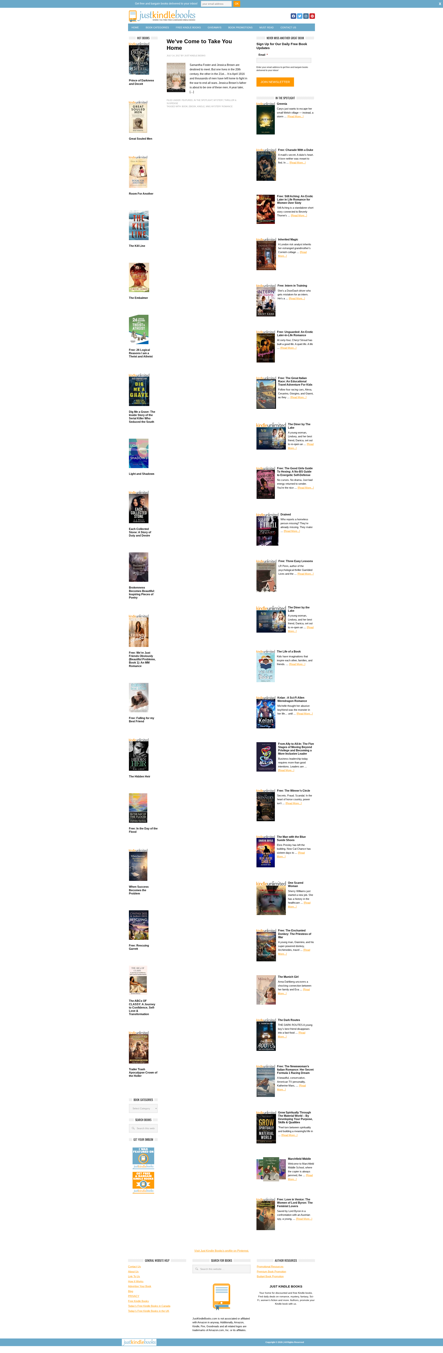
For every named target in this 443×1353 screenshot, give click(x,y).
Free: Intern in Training (292, 285)
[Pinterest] (312, 16)
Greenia (282, 103)
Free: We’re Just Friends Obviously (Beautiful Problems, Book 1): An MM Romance (142, 659)
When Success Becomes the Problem (139, 890)
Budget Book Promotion (270, 1276)
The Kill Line (137, 245)
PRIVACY (133, 1296)
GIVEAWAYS (214, 27)
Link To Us (134, 1276)
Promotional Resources (270, 1266)
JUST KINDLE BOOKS (189, 16)
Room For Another (141, 193)
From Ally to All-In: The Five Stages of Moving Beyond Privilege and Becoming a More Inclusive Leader (296, 748)
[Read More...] (295, 116)
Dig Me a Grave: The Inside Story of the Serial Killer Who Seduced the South (142, 416)
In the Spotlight (203, 100)
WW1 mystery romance (219, 106)
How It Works (135, 1281)
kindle (201, 106)
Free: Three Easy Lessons (295, 561)
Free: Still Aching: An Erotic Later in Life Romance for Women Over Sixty (295, 199)
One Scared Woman (295, 884)
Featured (187, 100)
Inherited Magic (288, 239)
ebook (192, 106)
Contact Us (288, 27)
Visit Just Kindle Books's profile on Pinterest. (221, 1250)
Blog (130, 1291)
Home (135, 27)
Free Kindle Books (188, 27)
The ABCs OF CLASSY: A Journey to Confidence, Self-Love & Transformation (142, 1007)
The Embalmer (138, 297)
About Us (133, 1271)
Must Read (266, 27)
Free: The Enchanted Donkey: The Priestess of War (294, 934)
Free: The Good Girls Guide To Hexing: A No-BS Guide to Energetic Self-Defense (295, 471)
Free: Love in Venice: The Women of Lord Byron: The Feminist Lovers (295, 1202)
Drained (286, 514)
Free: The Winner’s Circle (293, 790)
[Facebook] (293, 16)
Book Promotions (240, 27)
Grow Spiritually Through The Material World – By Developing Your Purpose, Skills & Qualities (295, 1117)
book (185, 106)
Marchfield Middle (299, 1158)
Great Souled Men (140, 138)
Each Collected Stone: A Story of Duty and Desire (140, 532)
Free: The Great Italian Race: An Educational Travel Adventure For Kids (295, 381)
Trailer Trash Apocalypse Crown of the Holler (143, 1072)
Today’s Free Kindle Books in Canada (149, 1305)
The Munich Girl (288, 976)
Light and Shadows (141, 473)
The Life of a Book (289, 651)
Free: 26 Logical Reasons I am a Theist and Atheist (141, 353)
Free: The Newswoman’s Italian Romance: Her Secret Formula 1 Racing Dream (295, 1069)
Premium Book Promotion (271, 1271)
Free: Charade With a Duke (295, 149)
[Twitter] (299, 16)
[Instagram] (306, 16)
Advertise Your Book (139, 1286)
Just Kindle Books (194, 55)
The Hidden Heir (139, 776)
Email (263, 54)
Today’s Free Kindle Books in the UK (148, 1310)
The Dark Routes (289, 1020)
